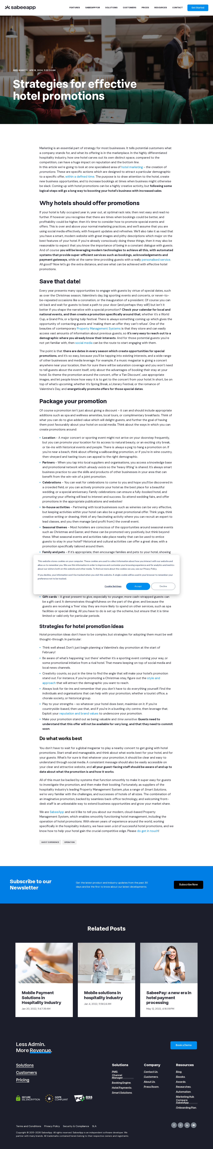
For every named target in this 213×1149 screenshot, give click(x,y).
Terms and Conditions (28, 1126)
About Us (149, 1082)
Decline (163, 586)
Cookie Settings (113, 586)
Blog (179, 1072)
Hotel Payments (121, 1088)
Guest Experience (50, 842)
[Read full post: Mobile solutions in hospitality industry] (106, 963)
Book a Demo (184, 1045)
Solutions (25, 1065)
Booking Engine (121, 1083)
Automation (183, 1092)
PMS (115, 1072)
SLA (94, 1126)
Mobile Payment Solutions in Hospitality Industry (41, 997)
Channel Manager (117, 1076)
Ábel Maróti (20, 70)
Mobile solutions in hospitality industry (103, 995)
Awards (181, 1082)
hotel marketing (132, 167)
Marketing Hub (185, 1097)
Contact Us (151, 1072)
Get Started (197, 7)
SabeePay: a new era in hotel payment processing (168, 997)
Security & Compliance (76, 1126)
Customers (26, 1073)
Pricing (22, 1080)
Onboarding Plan (186, 1107)
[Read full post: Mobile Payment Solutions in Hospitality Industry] (44, 963)
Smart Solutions (122, 1093)
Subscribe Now (188, 884)
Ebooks (180, 1077)
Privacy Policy (52, 1126)
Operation (69, 842)
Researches (183, 1087)
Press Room (151, 1087)
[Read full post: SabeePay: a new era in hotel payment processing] (169, 963)
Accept (138, 586)
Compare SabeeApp (182, 1101)
